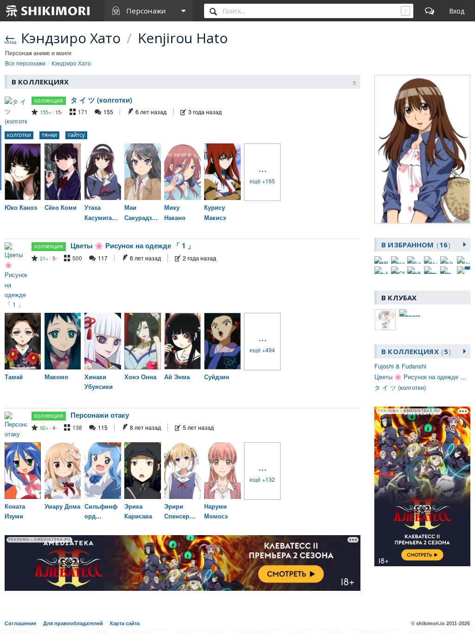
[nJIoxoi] (463, 260)
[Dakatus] (414, 260)
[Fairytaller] (430, 260)
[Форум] (429, 10)
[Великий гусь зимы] (430, 270)
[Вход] (456, 10)
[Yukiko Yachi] (414, 270)
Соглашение (20, 623)
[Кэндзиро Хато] (422, 149)
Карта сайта (125, 623)
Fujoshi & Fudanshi (400, 366)
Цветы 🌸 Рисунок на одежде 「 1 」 (132, 245)
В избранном (414, 244)
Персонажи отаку (100, 415)
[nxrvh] (381, 270)
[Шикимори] (48, 10)
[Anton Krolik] (381, 260)
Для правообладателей (73, 623)
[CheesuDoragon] (397, 260)
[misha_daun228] (447, 260)
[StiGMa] (397, 270)
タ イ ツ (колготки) (101, 100)
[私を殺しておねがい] (463, 270)
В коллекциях (414, 351)
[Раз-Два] (447, 270)
